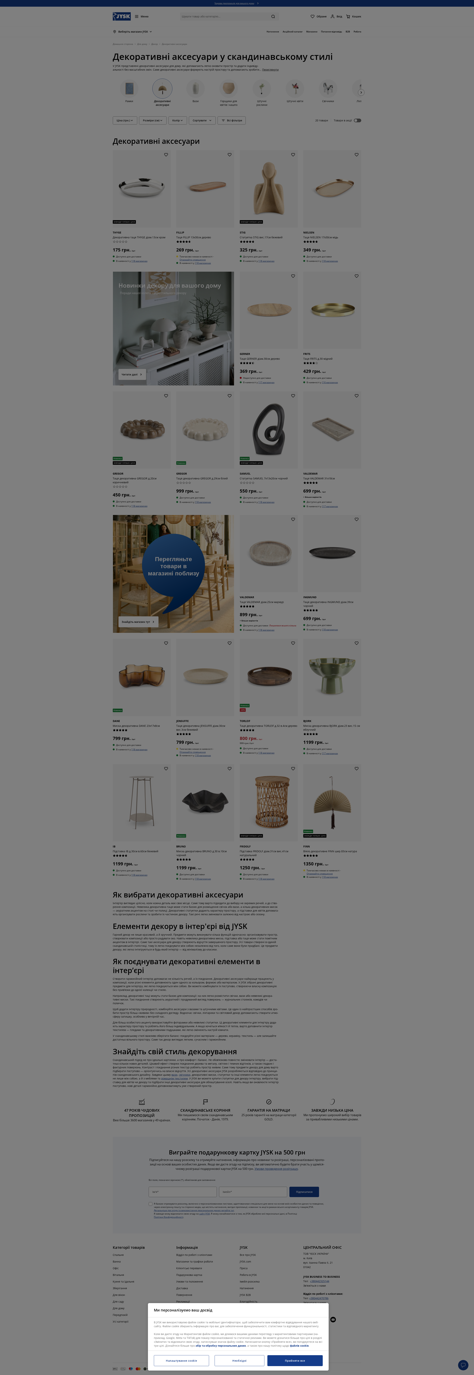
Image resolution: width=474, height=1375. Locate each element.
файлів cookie (299, 1345)
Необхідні (239, 1360)
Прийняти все (295, 1360)
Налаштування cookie (181, 1360)
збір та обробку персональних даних (221, 1345)
